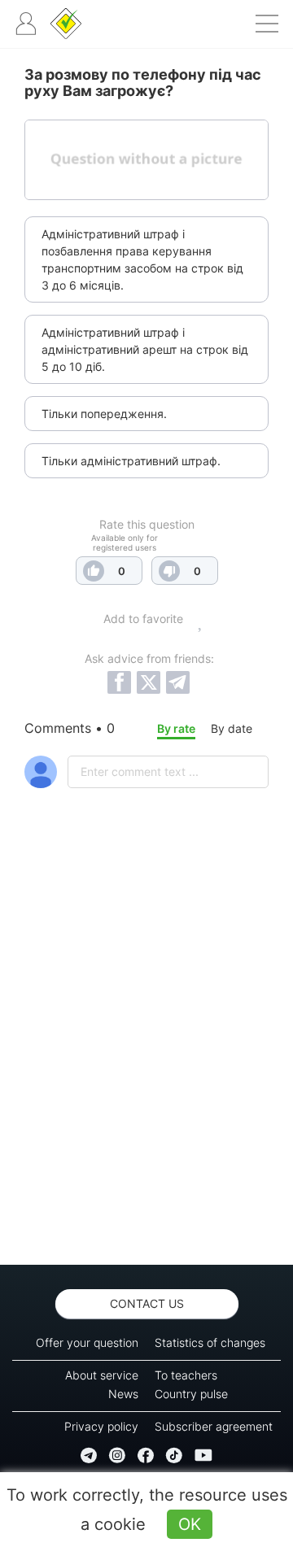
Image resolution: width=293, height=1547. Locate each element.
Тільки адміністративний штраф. (131, 461)
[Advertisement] (146, 1068)
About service (101, 1375)
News (123, 1394)
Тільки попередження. (104, 414)
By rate (176, 728)
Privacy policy (101, 1426)
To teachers (186, 1375)
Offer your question (87, 1342)
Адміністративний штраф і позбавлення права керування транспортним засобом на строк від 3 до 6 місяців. (142, 259)
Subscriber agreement (214, 1426)
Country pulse (191, 1394)
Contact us (147, 1303)
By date (231, 728)
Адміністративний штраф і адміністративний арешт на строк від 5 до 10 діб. (145, 349)
